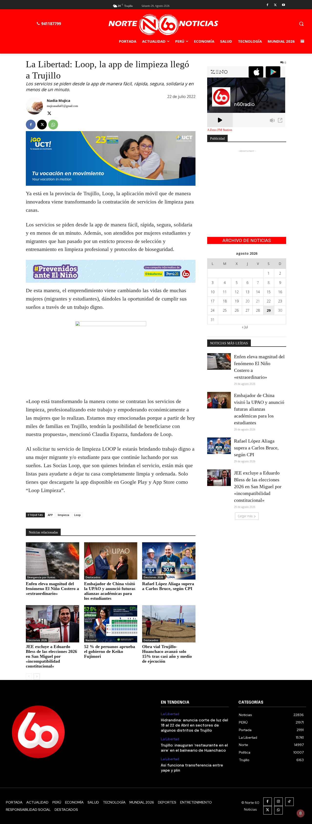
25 (225, 310)
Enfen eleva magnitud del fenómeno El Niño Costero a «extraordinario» (52, 588)
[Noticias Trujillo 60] (163, 24)
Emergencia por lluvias (41, 577)
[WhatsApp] (53, 124)
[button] (301, 23)
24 (212, 310)
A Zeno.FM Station (219, 130)
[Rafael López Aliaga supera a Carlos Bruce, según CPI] (168, 561)
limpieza (63, 515)
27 (247, 310)
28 (258, 310)
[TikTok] (289, 801)
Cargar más (245, 516)
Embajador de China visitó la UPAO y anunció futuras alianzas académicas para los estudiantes (109, 591)
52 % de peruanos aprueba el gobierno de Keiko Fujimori (109, 651)
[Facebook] (267, 5)
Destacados (93, 577)
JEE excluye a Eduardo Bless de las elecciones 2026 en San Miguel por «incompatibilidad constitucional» (51, 656)
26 (237, 310)
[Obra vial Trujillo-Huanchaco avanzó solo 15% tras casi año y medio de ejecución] (168, 623)
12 (237, 292)
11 (225, 292)
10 (212, 292)
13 (247, 292)
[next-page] (37, 676)
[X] (275, 5)
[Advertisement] (246, 184)
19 (237, 301)
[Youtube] (283, 5)
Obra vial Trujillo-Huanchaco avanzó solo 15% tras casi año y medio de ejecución (167, 654)
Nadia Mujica (58, 100)
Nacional (91, 640)
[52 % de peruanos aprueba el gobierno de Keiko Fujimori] (110, 623)
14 (258, 292)
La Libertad (170, 714)
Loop (77, 515)
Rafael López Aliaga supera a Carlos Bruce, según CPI (168, 586)
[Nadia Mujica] (34, 107)
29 (269, 310)
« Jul (245, 327)
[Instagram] (278, 801)
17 (212, 301)
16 (280, 292)
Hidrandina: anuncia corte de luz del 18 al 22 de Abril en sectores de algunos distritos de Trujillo (194, 725)
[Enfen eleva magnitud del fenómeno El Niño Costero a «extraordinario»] (52, 561)
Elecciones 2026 (153, 577)
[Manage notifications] (300, 813)
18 (225, 301)
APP (50, 515)
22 (269, 301)
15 (269, 292)
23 (280, 301)
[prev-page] (29, 676)
